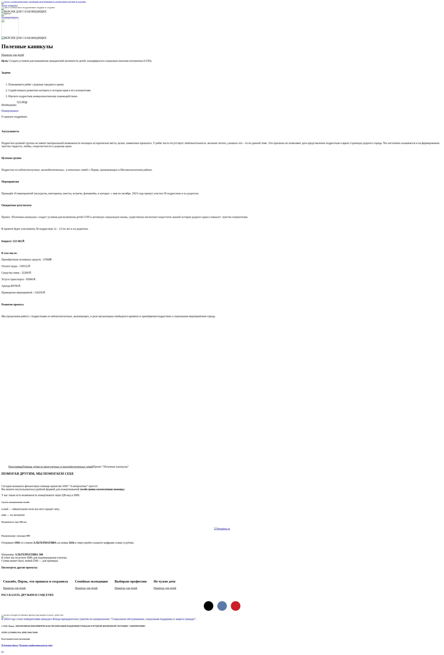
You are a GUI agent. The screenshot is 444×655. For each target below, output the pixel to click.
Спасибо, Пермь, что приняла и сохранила (35, 581)
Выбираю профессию (131, 581)
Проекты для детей (12, 54)
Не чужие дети (164, 581)
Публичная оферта (9, 645)
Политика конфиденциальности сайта (36, 645)
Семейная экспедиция (91, 581)
